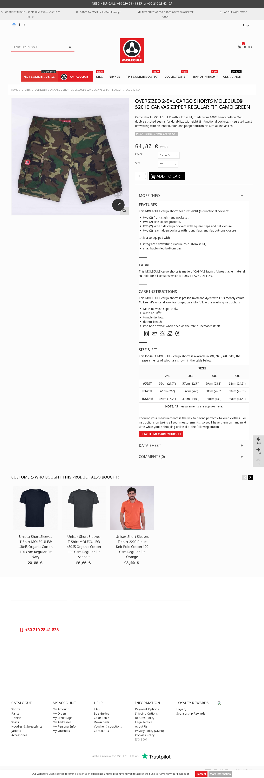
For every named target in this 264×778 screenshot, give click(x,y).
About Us (141, 726)
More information (220, 774)
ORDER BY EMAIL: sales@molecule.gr (100, 12)
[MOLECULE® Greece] (132, 50)
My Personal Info (64, 726)
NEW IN (114, 76)
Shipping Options (146, 713)
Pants (15, 713)
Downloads (101, 722)
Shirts (15, 722)
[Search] (70, 47)
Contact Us (101, 731)
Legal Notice (143, 722)
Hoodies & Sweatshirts (26, 726)
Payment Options (147, 709)
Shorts (15, 709)
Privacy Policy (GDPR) (149, 731)
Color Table (101, 718)
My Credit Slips (62, 718)
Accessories (19, 735)
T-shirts (16, 718)
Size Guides (101, 713)
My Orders (60, 713)
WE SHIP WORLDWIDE (235, 12)
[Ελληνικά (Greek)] (14, 24)
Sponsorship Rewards (190, 713)
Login (246, 25)
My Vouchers (61, 731)
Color (139, 154)
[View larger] (124, 211)
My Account (61, 709)
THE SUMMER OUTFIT (142, 74)
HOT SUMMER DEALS (39, 74)
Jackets (16, 731)
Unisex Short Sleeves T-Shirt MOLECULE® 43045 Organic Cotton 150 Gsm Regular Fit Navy (35, 546)
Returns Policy (144, 718)
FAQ (97, 709)
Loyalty (181, 709)
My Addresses (62, 722)
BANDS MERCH (205, 74)
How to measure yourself (161, 434)
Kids (99, 74)
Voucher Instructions (108, 726)
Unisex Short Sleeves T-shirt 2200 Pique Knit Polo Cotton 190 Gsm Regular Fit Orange (132, 546)
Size (138, 163)
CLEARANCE (232, 74)
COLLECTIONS (176, 74)
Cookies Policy (144, 735)
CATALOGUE (79, 76)
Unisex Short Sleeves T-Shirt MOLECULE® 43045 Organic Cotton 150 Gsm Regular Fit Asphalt (84, 546)
